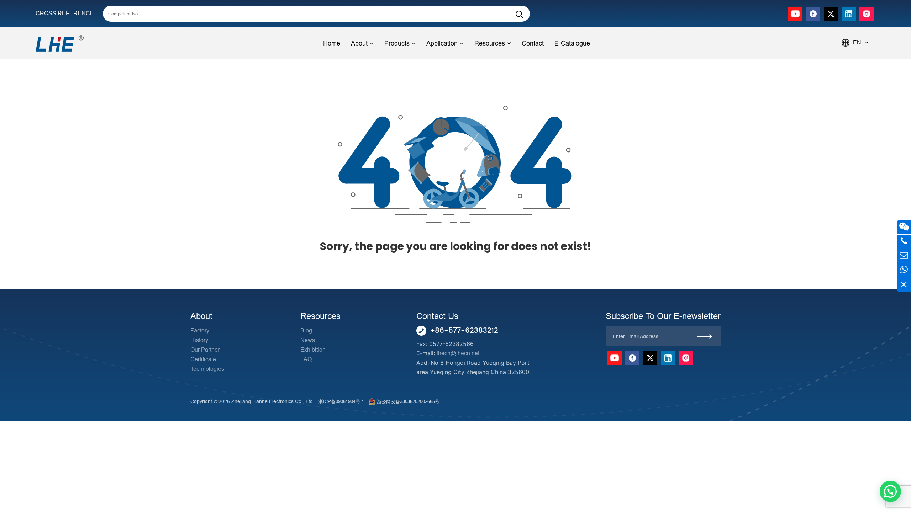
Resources (489, 43)
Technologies (207, 369)
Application (442, 43)
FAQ (306, 359)
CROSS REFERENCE (65, 13)
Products (397, 43)
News (307, 340)
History (199, 340)
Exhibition (313, 350)
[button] (890, 491)
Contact (533, 43)
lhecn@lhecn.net (458, 353)
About (359, 43)
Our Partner (205, 350)
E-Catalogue (572, 43)
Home (331, 43)
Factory (199, 330)
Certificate (203, 359)
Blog (306, 330)
